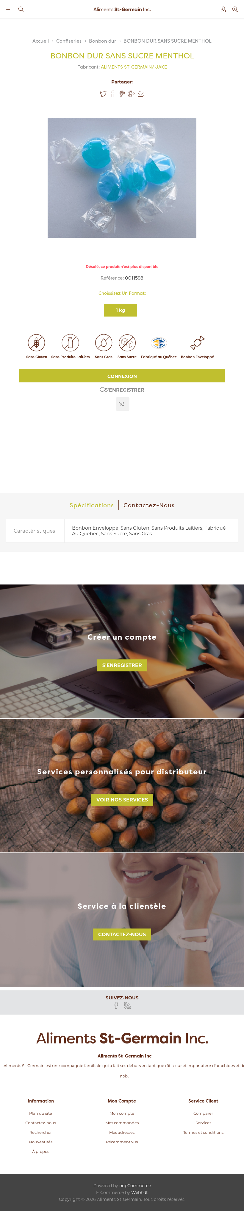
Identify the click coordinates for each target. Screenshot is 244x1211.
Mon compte (122, 1113)
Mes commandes (122, 1122)
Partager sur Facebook (113, 94)
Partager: (122, 82)
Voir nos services (122, 800)
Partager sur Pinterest (122, 94)
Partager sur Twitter (103, 94)
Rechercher (40, 1132)
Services (203, 1122)
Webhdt (139, 1192)
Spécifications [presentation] (92, 505)
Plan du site (40, 1113)
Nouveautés (40, 1141)
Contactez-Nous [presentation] (149, 505)
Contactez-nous (122, 934)
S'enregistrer (124, 390)
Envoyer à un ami (141, 94)
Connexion (122, 376)
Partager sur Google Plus (131, 94)
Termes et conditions (203, 1132)
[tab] (92, 505)
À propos (40, 1151)
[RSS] (127, 1005)
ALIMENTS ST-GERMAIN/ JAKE (134, 67)
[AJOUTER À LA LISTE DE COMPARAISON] (122, 404)
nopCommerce (135, 1185)
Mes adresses (121, 1132)
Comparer (203, 1113)
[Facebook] (116, 1005)
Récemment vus (122, 1141)
